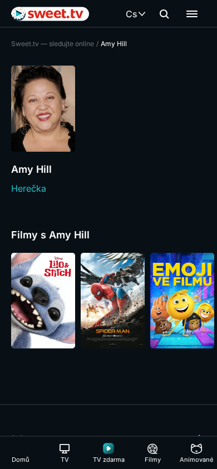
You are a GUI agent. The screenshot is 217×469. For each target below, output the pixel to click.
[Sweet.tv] (50, 14)
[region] (108, 300)
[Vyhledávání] (164, 14)
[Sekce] (192, 14)
